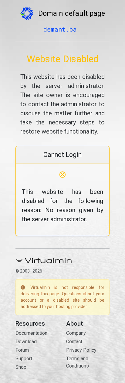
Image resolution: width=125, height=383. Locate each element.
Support (23, 358)
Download (26, 341)
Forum (22, 350)
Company (76, 333)
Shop (20, 367)
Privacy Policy (81, 350)
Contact (74, 341)
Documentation (31, 333)
